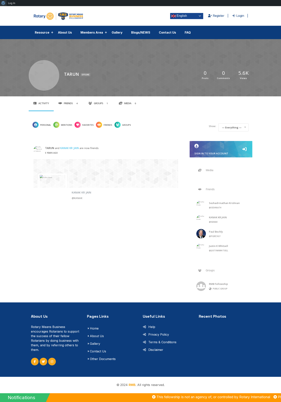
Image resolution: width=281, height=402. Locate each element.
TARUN (49, 148)
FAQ (188, 32)
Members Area (91, 32)
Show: (212, 126)
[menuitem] (3, 3)
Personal (45, 124)
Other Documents (103, 359)
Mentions (66, 124)
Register (218, 16)
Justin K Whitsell (218, 246)
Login (239, 16)
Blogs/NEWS (140, 32)
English (181, 15)
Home (94, 328)
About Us (65, 32)
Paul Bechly (216, 231)
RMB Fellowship (218, 284)
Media (130, 103)
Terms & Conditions (161, 342)
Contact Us (167, 32)
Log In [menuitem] (11, 3)
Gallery (117, 32)
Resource (42, 32)
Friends (70, 103)
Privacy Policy (158, 334)
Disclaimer (155, 350)
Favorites (88, 124)
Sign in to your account (211, 153)
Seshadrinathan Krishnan (224, 203)
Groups (101, 103)
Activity (43, 103)
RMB (132, 385)
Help (151, 327)
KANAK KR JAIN (69, 148)
